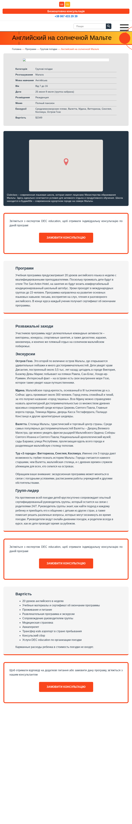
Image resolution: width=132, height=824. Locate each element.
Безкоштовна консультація (66, 11)
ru (67, 4)
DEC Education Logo (14, 25)
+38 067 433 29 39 (66, 16)
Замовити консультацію (66, 237)
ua (61, 4)
